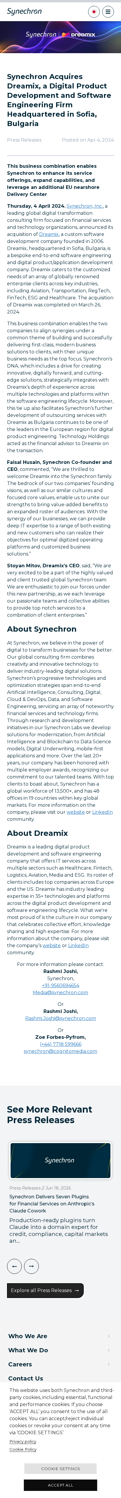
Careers (20, 1364)
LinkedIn (102, 812)
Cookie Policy (22, 1449)
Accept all (60, 1485)
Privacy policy (22, 1441)
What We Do (28, 1350)
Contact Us (25, 1378)
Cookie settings (60, 1468)
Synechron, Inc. (85, 206)
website (76, 812)
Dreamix (49, 234)
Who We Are (27, 1336)
